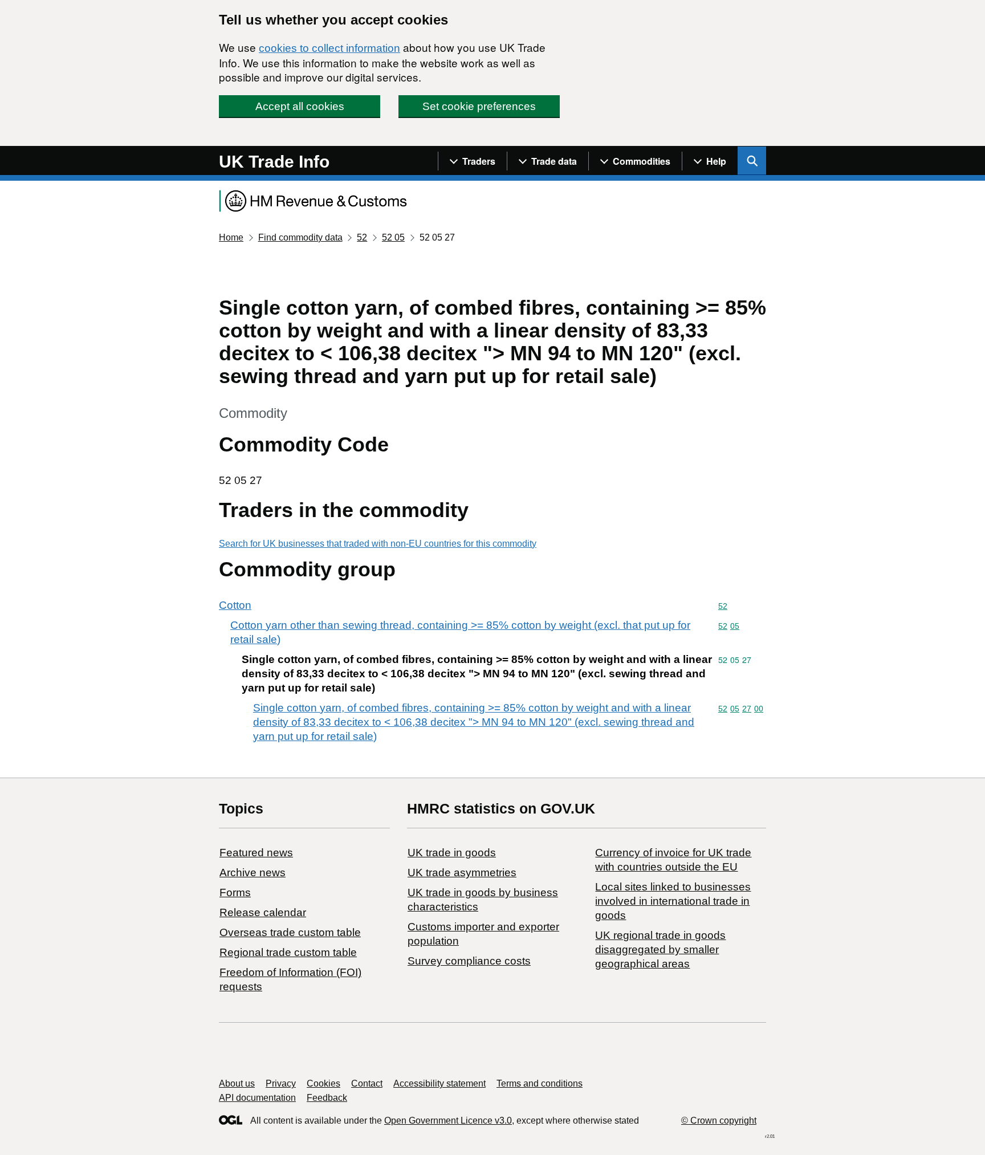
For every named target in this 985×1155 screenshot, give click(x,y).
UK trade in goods (452, 853)
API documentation (257, 1098)
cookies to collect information (329, 48)
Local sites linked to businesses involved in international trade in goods (673, 901)
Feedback (327, 1098)
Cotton (235, 605)
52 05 (393, 237)
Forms (235, 892)
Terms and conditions (539, 1083)
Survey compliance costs (469, 961)
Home (231, 237)
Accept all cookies (299, 106)
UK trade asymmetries (462, 873)
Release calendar (262, 912)
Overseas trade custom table (290, 932)
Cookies (323, 1083)
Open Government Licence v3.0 (448, 1120)
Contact (366, 1083)
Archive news (252, 873)
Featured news (256, 853)
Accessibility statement (439, 1083)
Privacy (281, 1083)
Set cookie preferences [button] (479, 106)
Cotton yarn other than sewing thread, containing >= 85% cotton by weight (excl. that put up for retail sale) (460, 632)
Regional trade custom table (288, 952)
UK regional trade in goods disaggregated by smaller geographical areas (660, 949)
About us (237, 1083)
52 (362, 237)
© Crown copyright (718, 1120)
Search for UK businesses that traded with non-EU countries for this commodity (377, 543)
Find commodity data (300, 237)
